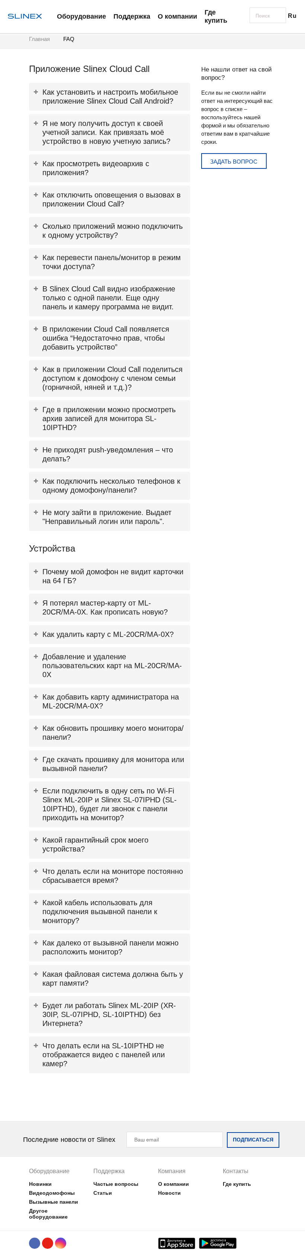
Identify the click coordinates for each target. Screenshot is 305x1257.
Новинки (40, 1184)
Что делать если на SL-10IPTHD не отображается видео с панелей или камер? (103, 1055)
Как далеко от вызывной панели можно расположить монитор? (110, 947)
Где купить (216, 16)
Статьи (102, 1193)
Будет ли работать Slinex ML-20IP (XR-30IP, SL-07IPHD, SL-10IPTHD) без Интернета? (109, 1014)
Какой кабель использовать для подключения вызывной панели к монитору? (99, 911)
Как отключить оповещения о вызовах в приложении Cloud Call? (111, 199)
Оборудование (81, 16)
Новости (169, 1193)
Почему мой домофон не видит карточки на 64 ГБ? (112, 576)
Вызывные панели (53, 1202)
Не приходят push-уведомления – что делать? (107, 454)
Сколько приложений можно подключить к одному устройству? (112, 230)
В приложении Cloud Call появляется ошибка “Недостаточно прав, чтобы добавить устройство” (105, 338)
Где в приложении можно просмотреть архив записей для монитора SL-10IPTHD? (109, 418)
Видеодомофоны (52, 1193)
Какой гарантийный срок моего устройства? (95, 844)
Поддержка (131, 16)
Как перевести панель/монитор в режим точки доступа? (111, 262)
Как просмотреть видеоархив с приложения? (95, 168)
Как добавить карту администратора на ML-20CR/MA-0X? (110, 701)
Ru (292, 15)
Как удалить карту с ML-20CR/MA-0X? (108, 634)
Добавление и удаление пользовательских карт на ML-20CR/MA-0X (112, 666)
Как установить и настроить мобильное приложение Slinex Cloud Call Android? (110, 96)
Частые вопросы (115, 1184)
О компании (177, 16)
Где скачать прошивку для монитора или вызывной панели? (113, 764)
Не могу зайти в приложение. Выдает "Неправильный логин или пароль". (106, 516)
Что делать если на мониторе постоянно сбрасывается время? (112, 875)
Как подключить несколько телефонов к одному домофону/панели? (111, 485)
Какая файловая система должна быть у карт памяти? (112, 978)
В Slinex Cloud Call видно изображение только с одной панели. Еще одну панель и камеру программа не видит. (108, 298)
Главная (39, 39)
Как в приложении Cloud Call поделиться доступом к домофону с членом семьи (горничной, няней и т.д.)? (112, 378)
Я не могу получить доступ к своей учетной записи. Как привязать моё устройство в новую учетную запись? (106, 132)
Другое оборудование (48, 1214)
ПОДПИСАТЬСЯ (253, 1140)
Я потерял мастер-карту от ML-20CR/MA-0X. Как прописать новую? (105, 607)
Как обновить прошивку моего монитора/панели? (113, 732)
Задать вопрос (233, 161)
